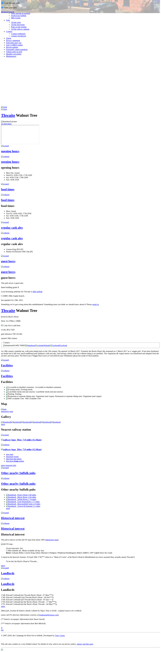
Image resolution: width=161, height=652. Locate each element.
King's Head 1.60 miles (26, 495)
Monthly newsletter (13, 54)
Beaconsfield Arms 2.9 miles (28, 504)
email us (95, 304)
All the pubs (16, 22)
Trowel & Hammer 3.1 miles (28, 506)
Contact (9, 31)
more (3, 424)
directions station (14, 459)
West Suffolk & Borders (20, 13)
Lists (8, 20)
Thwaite (8, 115)
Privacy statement (13, 40)
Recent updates (12, 47)
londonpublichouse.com (48, 615)
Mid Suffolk (37, 292)
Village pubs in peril (14, 52)
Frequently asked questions (17, 49)
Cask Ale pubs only (12, 3)
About (8, 38)
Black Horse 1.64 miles (26, 497)
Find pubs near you (13, 43)
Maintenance (11, 56)
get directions (6, 124)
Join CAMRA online (14, 45)
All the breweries (18, 25)
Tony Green (60, 635)
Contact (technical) (18, 36)
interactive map (7, 411)
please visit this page (85, 644)
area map (9, 454)
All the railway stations (20, 29)
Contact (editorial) (18, 34)
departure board (12, 457)
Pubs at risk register (19, 27)
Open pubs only (10, 8)
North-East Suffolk (18, 16)
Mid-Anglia (15, 18)
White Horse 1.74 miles (26, 499)
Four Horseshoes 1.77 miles (28, 502)
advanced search (7, 12)
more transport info (8, 465)
